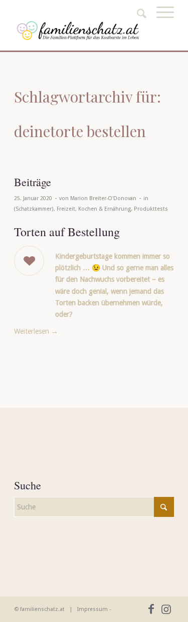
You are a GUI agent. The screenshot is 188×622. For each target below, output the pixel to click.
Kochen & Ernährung (104, 209)
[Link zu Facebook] (151, 608)
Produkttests (151, 209)
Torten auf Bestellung (67, 232)
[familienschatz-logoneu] (78, 31)
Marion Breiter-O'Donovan (103, 198)
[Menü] (160, 24)
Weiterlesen (36, 331)
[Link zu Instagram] (166, 608)
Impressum (92, 609)
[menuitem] (160, 24)
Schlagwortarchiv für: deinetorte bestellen (87, 114)
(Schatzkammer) (34, 209)
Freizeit (66, 209)
